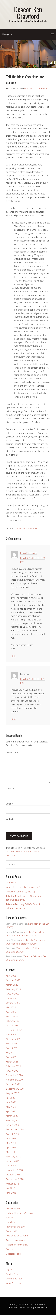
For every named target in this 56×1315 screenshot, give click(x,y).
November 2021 (14, 1034)
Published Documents (17, 1235)
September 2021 (15, 1043)
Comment (12, 752)
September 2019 (15, 1129)
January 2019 (12, 1161)
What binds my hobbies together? (23, 887)
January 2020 (12, 1124)
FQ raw (9, 1217)
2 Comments (42, 88)
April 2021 (11, 1057)
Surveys (10, 1249)
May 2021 (11, 1052)
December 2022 (14, 998)
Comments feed (14, 1278)
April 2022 (11, 1011)
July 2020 (10, 1097)
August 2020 (12, 1093)
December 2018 (14, 1165)
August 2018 (12, 1183)
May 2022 (11, 1007)
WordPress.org (13, 1283)
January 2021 (12, 1070)
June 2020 (11, 1102)
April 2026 (11, 975)
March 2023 (12, 984)
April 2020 (11, 1111)
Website (10, 818)
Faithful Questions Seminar (20, 1212)
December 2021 (14, 1029)
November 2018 (14, 1170)
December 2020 (14, 1075)
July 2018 (10, 1188)
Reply (13, 655)
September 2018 (15, 1179)
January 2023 (12, 993)
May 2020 (11, 1106)
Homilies (10, 1222)
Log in (9, 1269)
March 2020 (12, 1115)
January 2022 (12, 1025)
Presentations (13, 1231)
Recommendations (15, 1240)
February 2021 (13, 1066)
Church (11, 1307)
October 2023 (13, 980)
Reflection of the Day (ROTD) (20, 891)
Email (9, 803)
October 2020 (13, 1084)
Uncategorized (13, 1253)
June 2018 (11, 1192)
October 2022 (13, 1002)
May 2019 (11, 1143)
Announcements (14, 1208)
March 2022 (12, 1016)
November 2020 (14, 1079)
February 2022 (13, 1020)
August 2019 (12, 1133)
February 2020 (13, 1120)
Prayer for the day (15, 1226)
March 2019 (12, 1151)
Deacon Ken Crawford (28, 12)
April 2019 (11, 1147)
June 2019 (11, 1138)
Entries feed (12, 1274)
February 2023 (13, 989)
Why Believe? (12, 882)
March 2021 (12, 1061)
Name (10, 788)
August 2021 (12, 1048)
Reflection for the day (26, 528)
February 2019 (13, 1156)
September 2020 (15, 1088)
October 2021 (13, 1039)
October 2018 (13, 1174)
